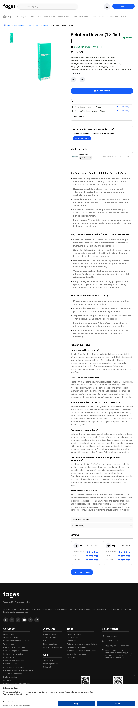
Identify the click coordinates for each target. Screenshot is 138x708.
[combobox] (51, 6)
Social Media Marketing (13, 654)
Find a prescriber (10, 677)
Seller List (47, 667)
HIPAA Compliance (50, 644)
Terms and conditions (81, 519)
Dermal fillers (63, 17)
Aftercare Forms (50, 637)
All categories (23, 17)
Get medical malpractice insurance (18, 670)
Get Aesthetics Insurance (14, 667)
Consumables (49, 17)
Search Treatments (11, 637)
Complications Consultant (14, 660)
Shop (9, 25)
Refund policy (78, 526)
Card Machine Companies (14, 647)
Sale (39, 17)
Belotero (46, 25)
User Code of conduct (76, 654)
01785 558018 (111, 636)
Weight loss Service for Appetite (16, 683)
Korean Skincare (97, 17)
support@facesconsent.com (117, 646)
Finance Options (10, 664)
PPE (32, 17)
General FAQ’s (72, 637)
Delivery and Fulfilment (76, 647)
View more (77, 116)
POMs (123, 17)
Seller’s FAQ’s (72, 641)
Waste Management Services (15, 650)
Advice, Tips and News (52, 647)
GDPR (45, 641)
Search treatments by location (16, 641)
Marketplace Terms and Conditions (81, 650)
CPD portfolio (8, 657)
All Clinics (7, 680)
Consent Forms (49, 634)
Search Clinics (9, 634)
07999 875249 (111, 641)
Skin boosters (113, 17)
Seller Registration (50, 664)
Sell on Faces (48, 660)
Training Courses (10, 644)
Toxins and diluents (79, 17)
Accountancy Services (12, 674)
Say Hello (71, 657)
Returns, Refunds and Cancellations (82, 644)
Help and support (74, 634)
